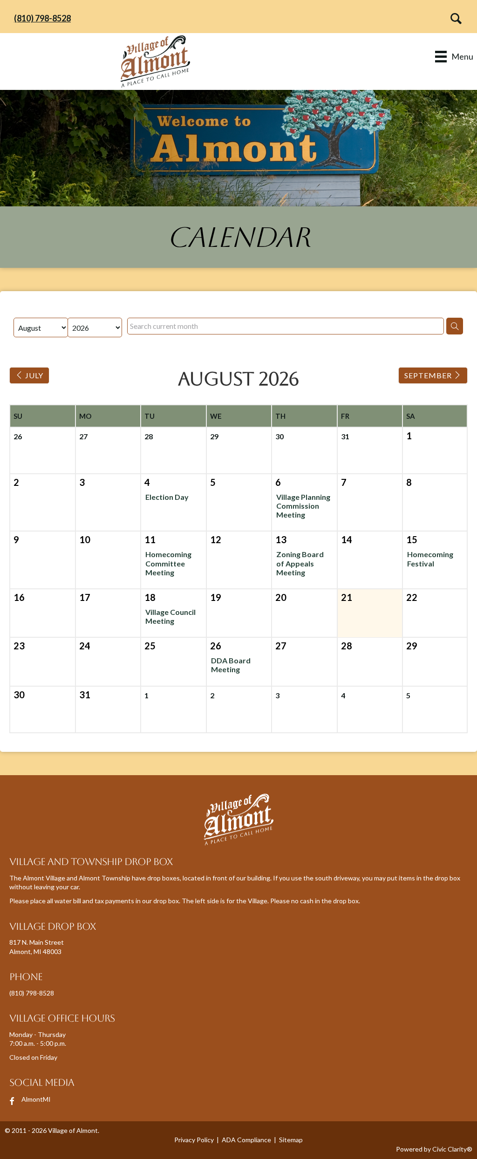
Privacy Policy (194, 1140)
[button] (453, 18)
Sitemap (291, 1140)
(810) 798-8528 (42, 18)
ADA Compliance (246, 1140)
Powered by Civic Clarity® (434, 1149)
